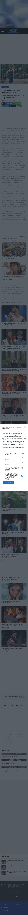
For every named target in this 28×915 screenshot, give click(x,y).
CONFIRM (8, 482)
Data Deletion (5, 488)
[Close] (25, 427)
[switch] (22, 457)
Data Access (14, 488)
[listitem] (14, 454)
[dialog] (14, 457)
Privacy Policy (22, 488)
